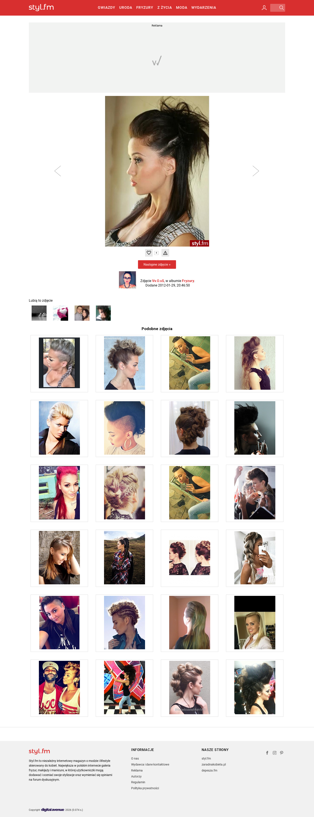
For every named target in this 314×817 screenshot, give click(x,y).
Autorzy (136, 776)
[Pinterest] (282, 753)
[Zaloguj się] (264, 7)
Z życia (164, 7)
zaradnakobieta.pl (214, 764)
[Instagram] (275, 753)
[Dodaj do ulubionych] (149, 253)
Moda (181, 7)
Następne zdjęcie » (157, 264)
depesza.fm (209, 770)
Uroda (125, 7)
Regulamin (138, 782)
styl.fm (206, 758)
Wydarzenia (203, 7)
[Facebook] (267, 753)
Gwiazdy (106, 7)
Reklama (137, 770)
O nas (135, 758)
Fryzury (144, 7)
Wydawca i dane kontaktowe (150, 764)
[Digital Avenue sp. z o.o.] (52, 810)
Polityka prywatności (145, 788)
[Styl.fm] (46, 8)
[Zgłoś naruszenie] (165, 253)
